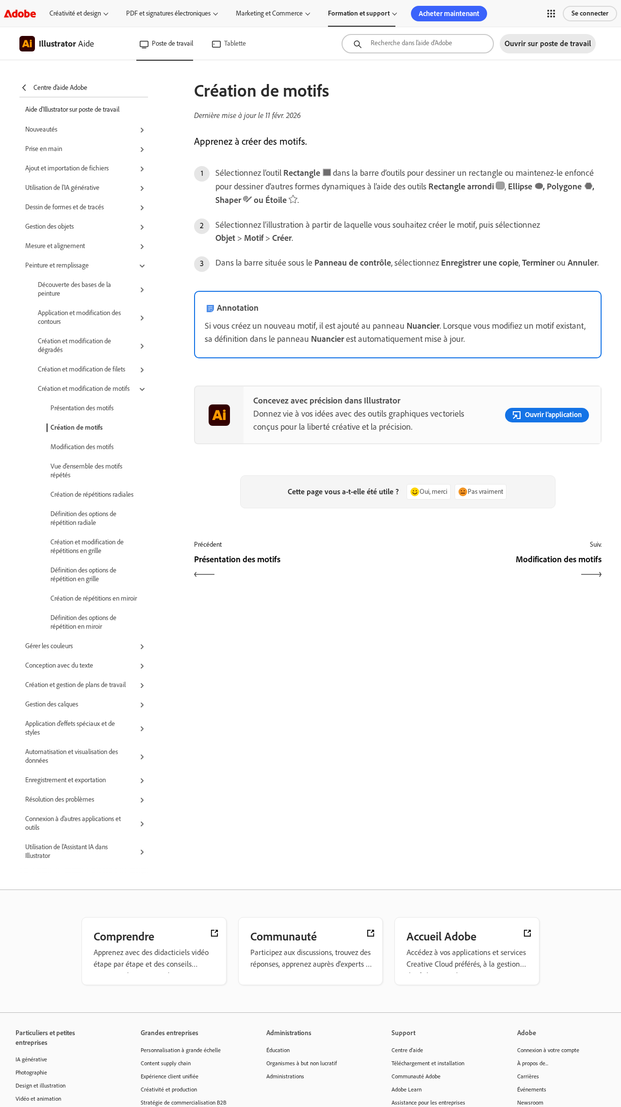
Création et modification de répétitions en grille (87, 546)
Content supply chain (166, 1063)
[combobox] (418, 43)
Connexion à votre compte (548, 1050)
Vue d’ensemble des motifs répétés (86, 470)
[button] (551, 13)
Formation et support (359, 13)
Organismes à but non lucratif (301, 1063)
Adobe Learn (407, 1089)
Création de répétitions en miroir (93, 598)
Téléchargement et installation (428, 1063)
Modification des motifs (82, 447)
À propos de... (532, 1063)
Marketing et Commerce (269, 13)
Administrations (285, 1076)
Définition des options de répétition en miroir (83, 622)
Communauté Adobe (416, 1076)
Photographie (31, 1072)
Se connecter (590, 13)
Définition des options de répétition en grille (83, 574)
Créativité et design (75, 13)
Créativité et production (169, 1089)
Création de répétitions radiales (91, 494)
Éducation (278, 1050)
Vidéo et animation (38, 1098)
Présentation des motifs (82, 408)
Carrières (528, 1076)
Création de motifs (76, 427)
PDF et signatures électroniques (168, 13)
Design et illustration (40, 1085)
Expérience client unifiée (169, 1076)
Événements (531, 1089)
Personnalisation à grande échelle (181, 1050)
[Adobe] (20, 13)
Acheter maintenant (449, 13)
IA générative (31, 1059)
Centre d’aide (407, 1050)
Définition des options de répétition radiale (83, 518)
